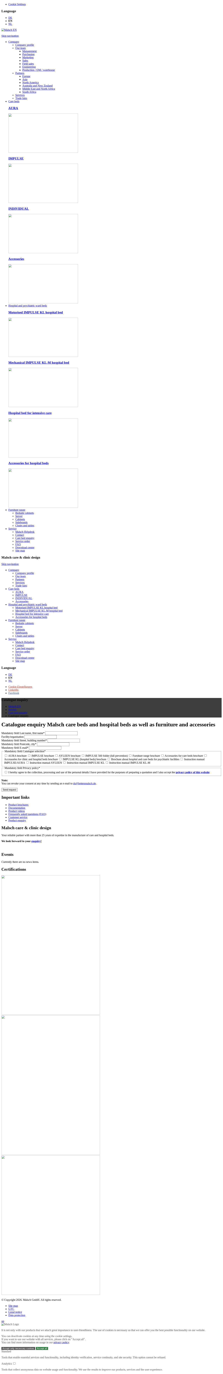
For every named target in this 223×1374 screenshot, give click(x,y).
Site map (13, 1305)
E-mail (14, 747)
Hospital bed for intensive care (30, 413)
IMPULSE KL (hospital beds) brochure (84, 759)
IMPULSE (16, 158)
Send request (9, 789)
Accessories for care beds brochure (184, 755)
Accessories (16, 259)
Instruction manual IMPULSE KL (85, 762)
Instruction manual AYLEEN (46, 762)
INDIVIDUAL (18, 209)
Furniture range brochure (146, 755)
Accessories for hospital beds (28, 463)
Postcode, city (18, 744)
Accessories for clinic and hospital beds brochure (31, 759)
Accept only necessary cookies (18, 1348)
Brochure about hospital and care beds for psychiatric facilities (145, 759)
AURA (13, 108)
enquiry (36, 841)
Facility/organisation (12, 736)
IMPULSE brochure (43, 755)
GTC (11, 1308)
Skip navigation (10, 35)
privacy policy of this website (193, 772)
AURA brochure (17, 755)
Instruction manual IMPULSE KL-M (129, 762)
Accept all (42, 1348)
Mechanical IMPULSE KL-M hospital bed (38, 362)
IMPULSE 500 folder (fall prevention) (106, 755)
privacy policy (61, 1342)
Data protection (16, 1315)
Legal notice (15, 1312)
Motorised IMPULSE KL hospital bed (35, 312)
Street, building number (24, 740)
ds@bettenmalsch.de (84, 783)
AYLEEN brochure (69, 755)
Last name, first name (23, 733)
